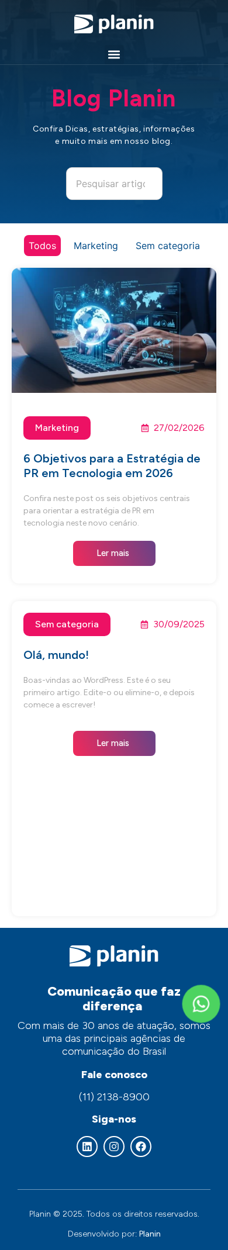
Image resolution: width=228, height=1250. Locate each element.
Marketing (96, 245)
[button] (114, 54)
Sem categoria (168, 245)
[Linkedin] (87, 1146)
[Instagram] (114, 1146)
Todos (42, 245)
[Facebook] (140, 1146)
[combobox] (114, 183)
